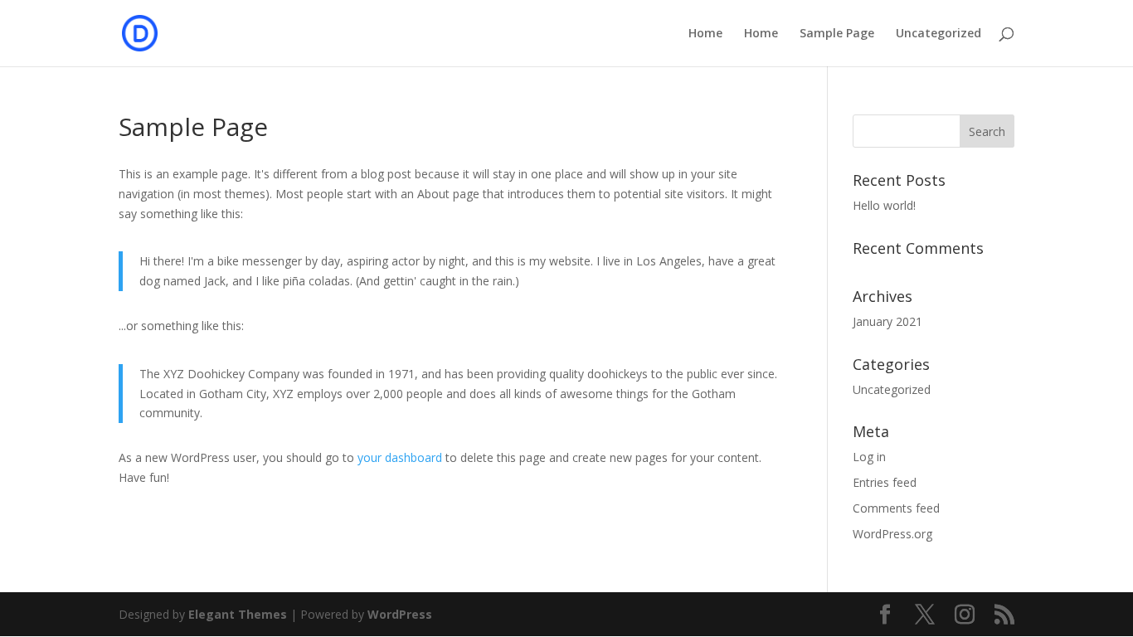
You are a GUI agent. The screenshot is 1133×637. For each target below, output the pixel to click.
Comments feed (896, 508)
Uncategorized (938, 34)
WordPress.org (892, 534)
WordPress (399, 614)
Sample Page (837, 34)
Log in (869, 456)
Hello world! (884, 205)
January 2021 (887, 321)
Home (705, 34)
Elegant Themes (237, 614)
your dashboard (399, 457)
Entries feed (885, 482)
